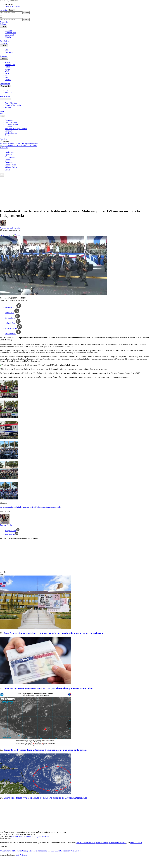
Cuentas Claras (10, 33)
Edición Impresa (11, 133)
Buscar (26, 13)
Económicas (4, 41)
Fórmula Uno (10, 65)
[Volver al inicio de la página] (2, 175)
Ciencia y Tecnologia (13, 105)
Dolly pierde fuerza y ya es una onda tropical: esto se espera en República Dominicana (45, 798)
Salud (2, 111)
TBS (6, 75)
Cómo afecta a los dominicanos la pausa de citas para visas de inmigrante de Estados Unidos (48, 688)
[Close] (1, 17)
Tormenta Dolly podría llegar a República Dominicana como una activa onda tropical (45, 750)
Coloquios (8, 127)
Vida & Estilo (5, 96)
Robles (7, 135)
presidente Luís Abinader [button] (51, 507)
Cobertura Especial (12, 124)
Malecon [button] (39, 507)
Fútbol (7, 67)
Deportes (3, 56)
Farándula (8, 92)
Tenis (7, 78)
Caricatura (8, 131)
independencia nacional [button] (27, 507)
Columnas (8, 31)
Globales (3, 43)
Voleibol (8, 80)
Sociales (8, 107)
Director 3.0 (9, 35)
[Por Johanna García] (3, 226)
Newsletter (4, 139)
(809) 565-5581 (136, 843)
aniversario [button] (4, 507)
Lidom (7, 69)
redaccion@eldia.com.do (72, 851)
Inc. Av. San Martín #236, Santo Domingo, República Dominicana (101, 843)
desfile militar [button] (13, 507)
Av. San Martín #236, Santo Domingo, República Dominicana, (23, 851)
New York (8, 52)
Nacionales (4, 22)
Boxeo (7, 63)
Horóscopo (9, 120)
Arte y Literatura (11, 103)
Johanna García (6, 228)
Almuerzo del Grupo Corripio (16, 129)
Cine (6, 90)
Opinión (3, 24)
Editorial (8, 37)
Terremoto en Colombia (12, 6)
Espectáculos (5, 84)
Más (1, 114)
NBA (7, 73)
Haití (6, 50)
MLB (7, 71)
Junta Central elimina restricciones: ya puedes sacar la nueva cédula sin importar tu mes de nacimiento (53, 633)
